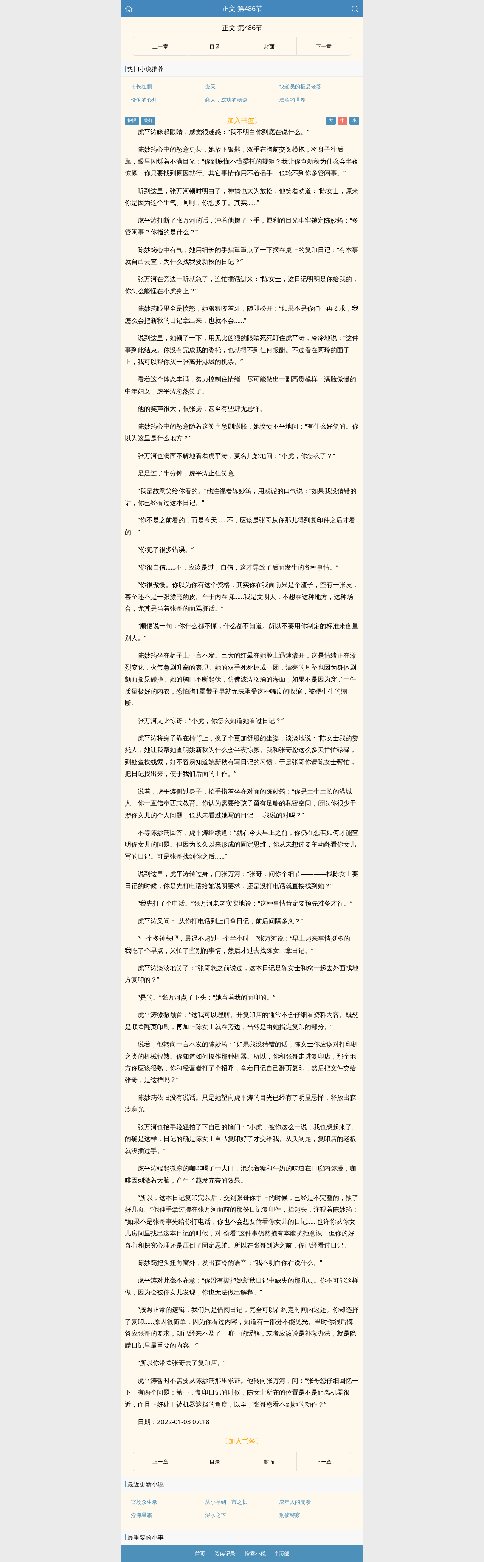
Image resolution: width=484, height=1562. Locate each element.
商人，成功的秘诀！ (229, 99)
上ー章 (160, 46)
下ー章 (324, 46)
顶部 (284, 1553)
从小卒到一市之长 (226, 1501)
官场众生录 (144, 1501)
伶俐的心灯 (144, 99)
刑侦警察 (289, 1515)
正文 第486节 (242, 8)
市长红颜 (141, 86)
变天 (210, 86)
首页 (200, 1553)
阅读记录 (225, 1553)
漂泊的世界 (292, 99)
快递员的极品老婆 (300, 86)
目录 (214, 46)
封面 (269, 46)
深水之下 (215, 1515)
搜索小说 (255, 1553)
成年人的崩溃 (295, 1501)
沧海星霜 (141, 1515)
